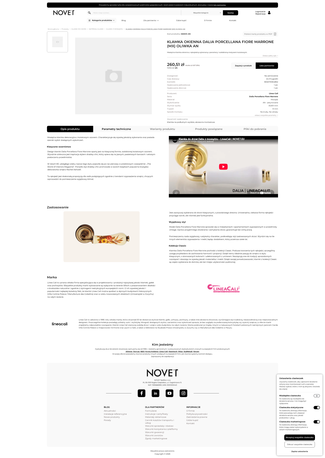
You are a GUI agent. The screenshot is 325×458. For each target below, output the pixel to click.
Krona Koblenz (151, 351)
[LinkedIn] (155, 393)
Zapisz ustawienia (299, 451)
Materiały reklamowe (155, 417)
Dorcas (136, 351)
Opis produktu (70, 129)
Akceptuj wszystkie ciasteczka (300, 437)
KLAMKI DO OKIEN (78, 29)
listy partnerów (219, 5)
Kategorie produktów (102, 20)
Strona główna (53, 29)
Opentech (173, 351)
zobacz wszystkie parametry (265, 115)
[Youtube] (169, 393)
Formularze (151, 411)
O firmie (208, 20)
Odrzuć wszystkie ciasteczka (299, 444)
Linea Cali (163, 351)
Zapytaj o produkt (243, 66)
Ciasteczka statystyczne (291, 407)
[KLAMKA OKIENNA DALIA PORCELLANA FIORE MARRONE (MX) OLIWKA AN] (113, 75)
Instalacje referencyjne (115, 414)
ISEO (142, 351)
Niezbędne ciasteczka (290, 395)
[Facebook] (141, 393)
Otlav (180, 351)
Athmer (129, 351)
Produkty (65, 29)
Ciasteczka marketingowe (292, 421)
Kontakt (232, 20)
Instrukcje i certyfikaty (156, 414)
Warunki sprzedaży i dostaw (159, 426)
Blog (123, 20)
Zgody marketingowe (156, 438)
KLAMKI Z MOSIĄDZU (114, 29)
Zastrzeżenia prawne (196, 417)
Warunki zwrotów (154, 435)
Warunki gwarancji (154, 432)
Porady (107, 420)
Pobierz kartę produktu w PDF (258, 34)
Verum (196, 351)
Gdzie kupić (181, 20)
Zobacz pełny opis (269, 56)
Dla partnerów (149, 20)
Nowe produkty (112, 417)
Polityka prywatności (196, 414)
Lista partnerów (266, 66)
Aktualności (110, 411)
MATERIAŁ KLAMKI (96, 29)
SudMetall (188, 351)
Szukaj (231, 13)
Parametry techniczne (116, 129)
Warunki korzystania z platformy (161, 429)
